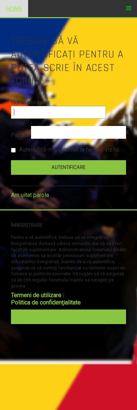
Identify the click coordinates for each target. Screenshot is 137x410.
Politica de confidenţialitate (46, 302)
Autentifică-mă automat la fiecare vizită (68, 149)
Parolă (19, 134)
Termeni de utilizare (36, 295)
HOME (14, 8)
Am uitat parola (30, 195)
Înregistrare (71, 316)
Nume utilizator (30, 102)
